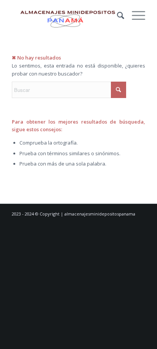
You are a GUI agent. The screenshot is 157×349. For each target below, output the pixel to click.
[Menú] (134, 15)
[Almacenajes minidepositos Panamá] (65, 15)
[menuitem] (116, 15)
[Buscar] (116, 15)
